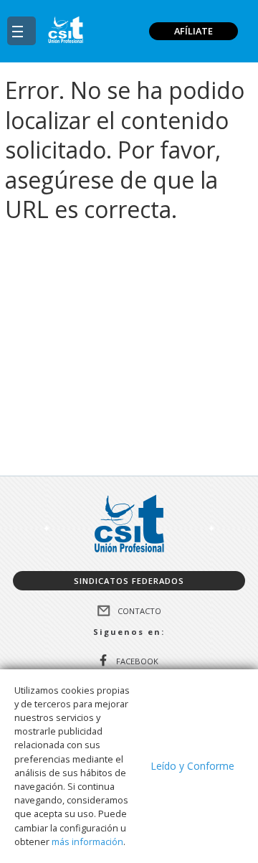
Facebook (137, 660)
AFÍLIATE (193, 30)
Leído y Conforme (192, 766)
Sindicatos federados (129, 580)
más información (87, 841)
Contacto (139, 610)
